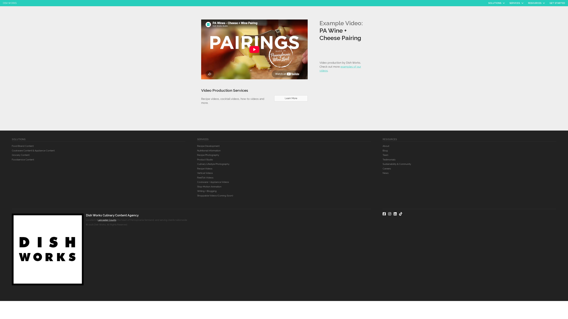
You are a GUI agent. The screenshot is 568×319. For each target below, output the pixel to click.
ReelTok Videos (205, 177)
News (385, 173)
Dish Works (10, 3)
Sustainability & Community (397, 164)
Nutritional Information (209, 150)
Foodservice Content (23, 159)
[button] (503, 3)
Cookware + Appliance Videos (213, 182)
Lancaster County (107, 220)
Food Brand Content (23, 146)
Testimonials (389, 159)
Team (385, 155)
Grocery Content (20, 155)
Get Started (557, 3)
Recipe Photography (208, 155)
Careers (387, 168)
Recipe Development (208, 146)
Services (514, 3)
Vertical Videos (205, 173)
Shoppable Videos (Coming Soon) (215, 195)
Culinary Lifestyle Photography (213, 164)
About (386, 146)
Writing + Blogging (207, 191)
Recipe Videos (204, 168)
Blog (385, 150)
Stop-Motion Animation (209, 186)
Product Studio (205, 159)
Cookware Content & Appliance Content (33, 150)
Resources (534, 3)
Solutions (494, 3)
